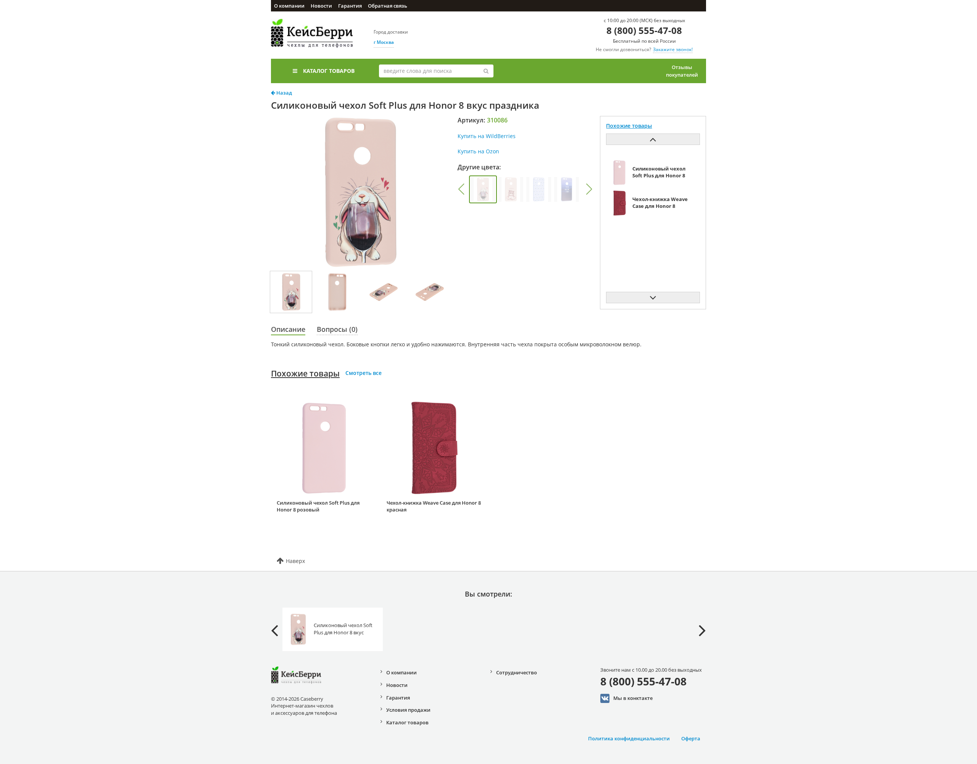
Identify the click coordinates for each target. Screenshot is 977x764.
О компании (289, 5)
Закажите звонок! (673, 49)
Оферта (690, 738)
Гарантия (350, 5)
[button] (461, 189)
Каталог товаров (329, 70)
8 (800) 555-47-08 (644, 30)
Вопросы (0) (337, 329)
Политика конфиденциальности (629, 738)
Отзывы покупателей (682, 71)
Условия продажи (408, 709)
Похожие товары (305, 373)
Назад (283, 92)
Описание (288, 329)
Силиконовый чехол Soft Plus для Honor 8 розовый (318, 506)
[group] (483, 189)
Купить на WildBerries (487, 136)
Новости (321, 5)
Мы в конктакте (633, 697)
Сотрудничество (516, 672)
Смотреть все (363, 372)
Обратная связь (387, 5)
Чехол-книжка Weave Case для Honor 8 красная (434, 506)
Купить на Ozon (478, 151)
